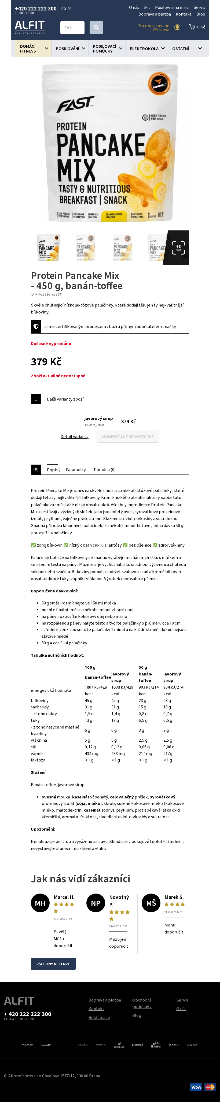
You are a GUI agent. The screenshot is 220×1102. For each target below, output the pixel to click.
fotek (178, 247)
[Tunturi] (27, 1044)
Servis (199, 7)
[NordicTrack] (82, 1044)
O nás (134, 7)
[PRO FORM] (64, 1044)
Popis (52, 469)
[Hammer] (137, 1044)
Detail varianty (75, 436)
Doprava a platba (154, 14)
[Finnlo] (101, 1044)
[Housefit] (46, 1044)
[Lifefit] (192, 1044)
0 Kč (201, 26)
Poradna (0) (105, 469)
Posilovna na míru (172, 7)
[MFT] (156, 1044)
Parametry (76, 469)
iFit (147, 7)
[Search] (96, 27)
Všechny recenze (53, 964)
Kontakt (184, 14)
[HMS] (174, 1044)
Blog (200, 14)
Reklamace (99, 1017)
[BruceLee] (119, 1044)
